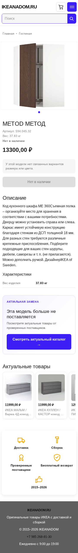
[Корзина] (61, 7)
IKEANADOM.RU (19, 7)
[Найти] (71, 18)
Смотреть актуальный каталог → (39, 342)
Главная (8, 33)
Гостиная (25, 33)
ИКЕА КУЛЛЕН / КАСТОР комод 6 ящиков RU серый (51, 412)
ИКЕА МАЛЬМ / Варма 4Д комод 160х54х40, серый (18, 412)
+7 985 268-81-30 (39, 537)
